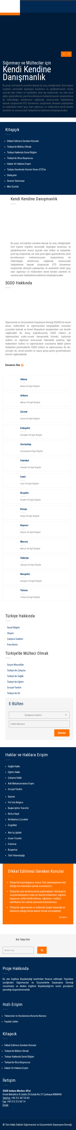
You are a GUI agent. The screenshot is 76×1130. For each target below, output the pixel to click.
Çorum (23, 411)
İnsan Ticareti (15, 838)
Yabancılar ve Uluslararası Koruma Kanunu (25, 1015)
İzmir (23, 476)
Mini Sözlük (13, 186)
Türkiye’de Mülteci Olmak (19, 146)
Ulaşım (10, 633)
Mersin (24, 541)
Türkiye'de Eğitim (15, 681)
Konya (23, 509)
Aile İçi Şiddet (15, 832)
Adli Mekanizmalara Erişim (21, 783)
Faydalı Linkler (11, 1021)
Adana (23, 379)
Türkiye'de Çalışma (16, 670)
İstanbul (24, 460)
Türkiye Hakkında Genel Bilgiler (22, 152)
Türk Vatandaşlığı (16, 855)
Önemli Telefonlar (16, 180)
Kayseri (24, 525)
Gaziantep (25, 444)
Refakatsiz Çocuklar (18, 819)
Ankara (24, 395)
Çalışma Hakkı (15, 777)
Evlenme (12, 844)
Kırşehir (24, 492)
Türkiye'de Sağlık (15, 676)
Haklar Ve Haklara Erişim (19, 163)
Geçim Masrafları (15, 664)
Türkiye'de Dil (13, 693)
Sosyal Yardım (14, 687)
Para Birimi (12, 644)
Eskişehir (25, 428)
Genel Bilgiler (13, 627)
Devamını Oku (12, 365)
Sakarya (24, 557)
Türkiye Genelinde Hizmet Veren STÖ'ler (26, 169)
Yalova (24, 590)
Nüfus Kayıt (13, 813)
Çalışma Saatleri (15, 638)
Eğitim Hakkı (14, 772)
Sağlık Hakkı (14, 766)
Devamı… (63, 917)
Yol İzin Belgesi (15, 802)
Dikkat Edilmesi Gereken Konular (23, 141)
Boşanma (12, 849)
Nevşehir (25, 574)
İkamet (11, 796)
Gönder (62, 732)
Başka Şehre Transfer (18, 808)
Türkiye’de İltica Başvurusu (20, 158)
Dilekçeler (12, 175)
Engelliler (12, 825)
